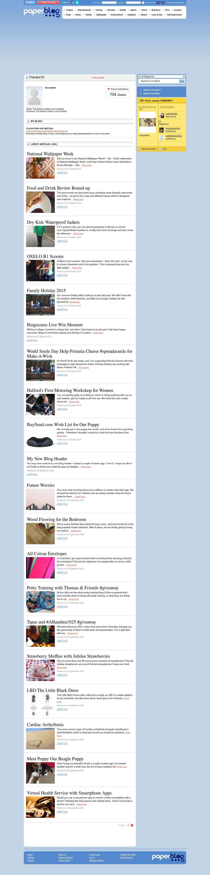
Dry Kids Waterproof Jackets (53, 222)
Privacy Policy (64, 860)
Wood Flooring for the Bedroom (56, 519)
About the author (149, 149)
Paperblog (42, 12)
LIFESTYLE (62, 173)
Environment (117, 15)
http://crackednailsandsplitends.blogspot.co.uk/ (47, 131)
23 (128, 825)
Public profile (98, 78)
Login (160, 3)
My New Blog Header (47, 458)
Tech (167, 10)
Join (164, 149)
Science (178, 10)
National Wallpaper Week (50, 153)
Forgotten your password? (176, 2)
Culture (69, 10)
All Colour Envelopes (47, 553)
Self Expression (174, 15)
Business (156, 10)
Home (30, 2)
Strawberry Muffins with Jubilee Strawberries (68, 656)
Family (88, 15)
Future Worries (41, 485)
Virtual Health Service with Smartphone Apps (69, 793)
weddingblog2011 (174, 136)
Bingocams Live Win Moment (55, 324)
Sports (133, 10)
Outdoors (131, 15)
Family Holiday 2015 (46, 290)
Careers (30, 860)
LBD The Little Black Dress (53, 690)
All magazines (126, 857)
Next (132, 825)
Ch (159, 121)
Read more (87, 165)
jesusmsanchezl (173, 128)
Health (123, 10)
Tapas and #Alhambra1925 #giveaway (61, 622)
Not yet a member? (152, 90)
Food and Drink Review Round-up (58, 188)
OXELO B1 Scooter (45, 256)
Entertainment (84, 10)
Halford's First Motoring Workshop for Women (70, 390)
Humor (144, 15)
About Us (62, 854)
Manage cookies (96, 860)
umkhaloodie (171, 114)
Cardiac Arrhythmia (45, 724)
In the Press (94, 854)
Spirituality (101, 15)
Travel (144, 10)
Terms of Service (65, 857)
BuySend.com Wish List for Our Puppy (63, 424)
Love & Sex (157, 15)
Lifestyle (111, 10)
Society (99, 10)
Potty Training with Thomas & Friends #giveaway (73, 587)
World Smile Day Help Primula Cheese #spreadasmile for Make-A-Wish (79, 353)
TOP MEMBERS (167, 107)
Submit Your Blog (151, 93)
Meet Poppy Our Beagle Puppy (55, 758)
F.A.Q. (91, 857)
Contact (30, 857)
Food (68, 15)
